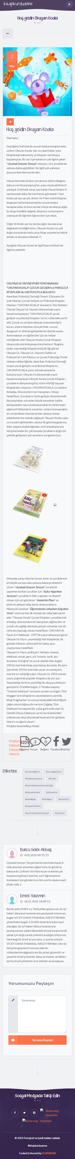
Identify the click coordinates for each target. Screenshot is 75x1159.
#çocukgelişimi (54, 771)
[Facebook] (15, 1112)
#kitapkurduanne (33, 778)
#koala (52, 778)
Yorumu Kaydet (42, 1040)
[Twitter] (24, 1112)
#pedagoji (47, 799)
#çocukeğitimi (32, 771)
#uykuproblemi (33, 806)
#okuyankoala (32, 792)
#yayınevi (60, 813)
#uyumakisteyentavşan (37, 813)
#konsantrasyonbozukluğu (39, 785)
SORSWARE (49, 1153)
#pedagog (30, 799)
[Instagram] (34, 1112)
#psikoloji (63, 799)
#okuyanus (52, 792)
